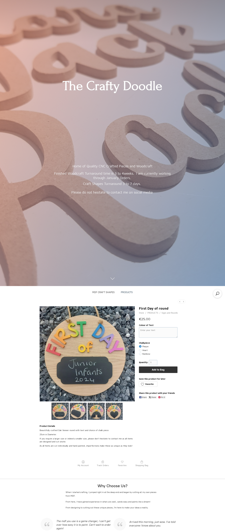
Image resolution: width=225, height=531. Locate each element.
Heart (145, 350)
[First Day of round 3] (114, 411)
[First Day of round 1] (78, 411)
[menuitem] (180, 302)
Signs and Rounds (170, 313)
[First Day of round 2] (96, 411)
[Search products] (217, 293)
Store (141, 313)
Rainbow (146, 354)
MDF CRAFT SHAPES (103, 292)
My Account (83, 465)
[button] (148, 384)
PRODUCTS (127, 292)
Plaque (145, 346)
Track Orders (103, 465)
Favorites (122, 465)
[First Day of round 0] (60, 411)
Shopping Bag (141, 465)
